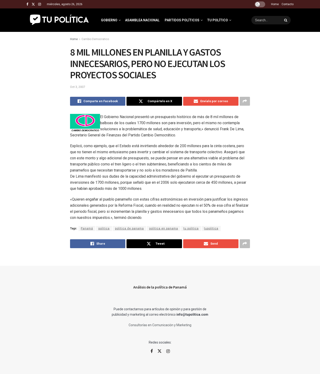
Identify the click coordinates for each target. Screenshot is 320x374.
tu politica (191, 228)
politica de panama (129, 228)
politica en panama (163, 228)
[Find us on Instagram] (39, 4)
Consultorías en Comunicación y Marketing (160, 325)
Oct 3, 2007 (77, 87)
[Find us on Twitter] (33, 4)
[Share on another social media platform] (245, 101)
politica (104, 228)
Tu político (217, 20)
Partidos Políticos (182, 20)
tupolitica (211, 228)
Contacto (288, 4)
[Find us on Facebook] (27, 4)
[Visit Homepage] (59, 20)
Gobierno (109, 20)
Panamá (87, 228)
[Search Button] (286, 20)
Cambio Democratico (95, 39)
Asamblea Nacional (142, 20)
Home (275, 4)
